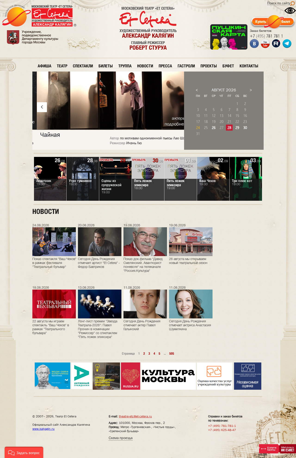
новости (145, 65)
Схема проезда (121, 437)
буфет (228, 65)
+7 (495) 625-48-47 (222, 430)
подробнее (171, 124)
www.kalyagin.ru (43, 429)
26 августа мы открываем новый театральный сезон (188, 261)
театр (62, 65)
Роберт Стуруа (148, 47)
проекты (208, 65)
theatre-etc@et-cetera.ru (135, 416)
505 (171, 353)
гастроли (186, 65)
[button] (24, 452)
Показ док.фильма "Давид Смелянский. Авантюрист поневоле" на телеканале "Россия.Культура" (143, 265)
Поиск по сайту (278, 3)
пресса (165, 65)
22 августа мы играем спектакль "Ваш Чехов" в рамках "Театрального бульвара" (50, 327)
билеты (106, 65)
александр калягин (148, 35)
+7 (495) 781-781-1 (222, 426)
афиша (44, 65)
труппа (125, 65)
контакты (249, 65)
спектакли (83, 65)
